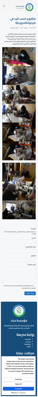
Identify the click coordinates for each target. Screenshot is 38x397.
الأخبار (29, 346)
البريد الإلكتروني (30, 247)
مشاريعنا (27, 344)
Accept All (18, 388)
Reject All (18, 384)
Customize (18, 379)
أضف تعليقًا (31, 265)
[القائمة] (4, 6)
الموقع (33, 256)
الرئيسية (28, 339)
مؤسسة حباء (20, 6)
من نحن (28, 341)
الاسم (33, 238)
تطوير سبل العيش (14, 28)
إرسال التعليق (30, 293)
